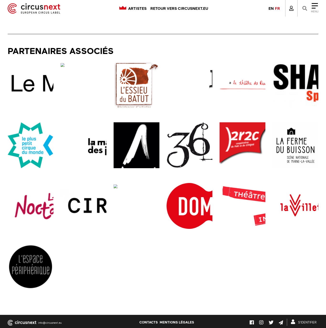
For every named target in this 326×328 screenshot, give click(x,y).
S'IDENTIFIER (306, 322)
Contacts (148, 322)
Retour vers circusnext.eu (179, 8)
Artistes (137, 8)
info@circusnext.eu (50, 322)
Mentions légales (177, 322)
